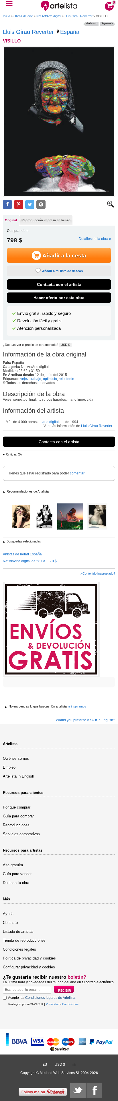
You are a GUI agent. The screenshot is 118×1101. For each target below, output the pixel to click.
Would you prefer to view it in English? (85, 720)
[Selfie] (97, 517)
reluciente (66, 379)
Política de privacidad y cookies (29, 958)
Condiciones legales (19, 949)
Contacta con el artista (59, 284)
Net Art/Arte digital (48, 16)
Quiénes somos (16, 758)
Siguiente (107, 23)
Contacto (10, 922)
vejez (24, 379)
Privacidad (53, 1004)
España (69, 32)
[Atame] (21, 517)
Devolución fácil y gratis (39, 321)
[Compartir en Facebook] (7, 204)
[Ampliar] (110, 206)
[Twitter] (78, 1090)
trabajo (35, 379)
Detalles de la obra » (95, 239)
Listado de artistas (18, 931)
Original (11, 220)
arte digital (50, 422)
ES (44, 1065)
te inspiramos (77, 706)
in (74, 1065)
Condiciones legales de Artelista (50, 998)
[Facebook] (94, 1090)
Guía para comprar (18, 816)
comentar (77, 473)
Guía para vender (17, 874)
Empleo (9, 767)
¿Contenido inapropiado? (97, 573)
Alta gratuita (13, 865)
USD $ (65, 344)
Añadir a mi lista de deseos (62, 271)
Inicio (6, 16)
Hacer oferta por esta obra (59, 297)
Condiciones (70, 1004)
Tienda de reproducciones (24, 940)
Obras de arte (23, 16)
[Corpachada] (70, 517)
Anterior (91, 23)
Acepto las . (42, 998)
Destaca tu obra (16, 883)
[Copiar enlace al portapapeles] (41, 204)
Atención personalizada (39, 328)
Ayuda (8, 914)
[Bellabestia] (44, 517)
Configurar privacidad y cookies (29, 967)
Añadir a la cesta (64, 256)
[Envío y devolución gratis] (51, 629)
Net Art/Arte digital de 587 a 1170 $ (30, 561)
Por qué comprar (16, 807)
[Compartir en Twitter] (29, 204)
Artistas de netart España (22, 554)
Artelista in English (18, 776)
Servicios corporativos (21, 834)
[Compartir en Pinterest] (18, 204)
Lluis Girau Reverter (78, 16)
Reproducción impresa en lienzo (45, 220)
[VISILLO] (59, 121)
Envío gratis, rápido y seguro (44, 313)
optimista (50, 379)
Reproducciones (16, 825)
